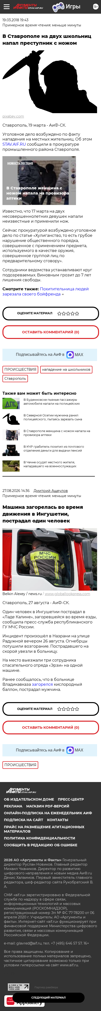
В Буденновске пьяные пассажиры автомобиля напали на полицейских (52, 401)
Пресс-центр (71, 799)
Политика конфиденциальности (39, 838)
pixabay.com (13, 116)
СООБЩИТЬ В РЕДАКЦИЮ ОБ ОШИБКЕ (40, 845)
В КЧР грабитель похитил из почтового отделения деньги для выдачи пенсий (54, 448)
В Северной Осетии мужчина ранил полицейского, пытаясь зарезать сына (53, 417)
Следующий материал (48, 997)
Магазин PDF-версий (47, 806)
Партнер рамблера (46, 987)
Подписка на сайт (23, 820)
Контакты (57, 820)
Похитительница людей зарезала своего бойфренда (45, 291)
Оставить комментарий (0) (50, 332)
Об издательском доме (29, 799)
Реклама (13, 806)
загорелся (42, 684)
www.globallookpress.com (67, 594)
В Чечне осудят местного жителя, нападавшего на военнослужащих (50, 464)
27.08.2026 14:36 (16, 491)
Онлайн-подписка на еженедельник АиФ (48, 813)
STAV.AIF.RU (14, 144)
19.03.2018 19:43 (15, 20)
